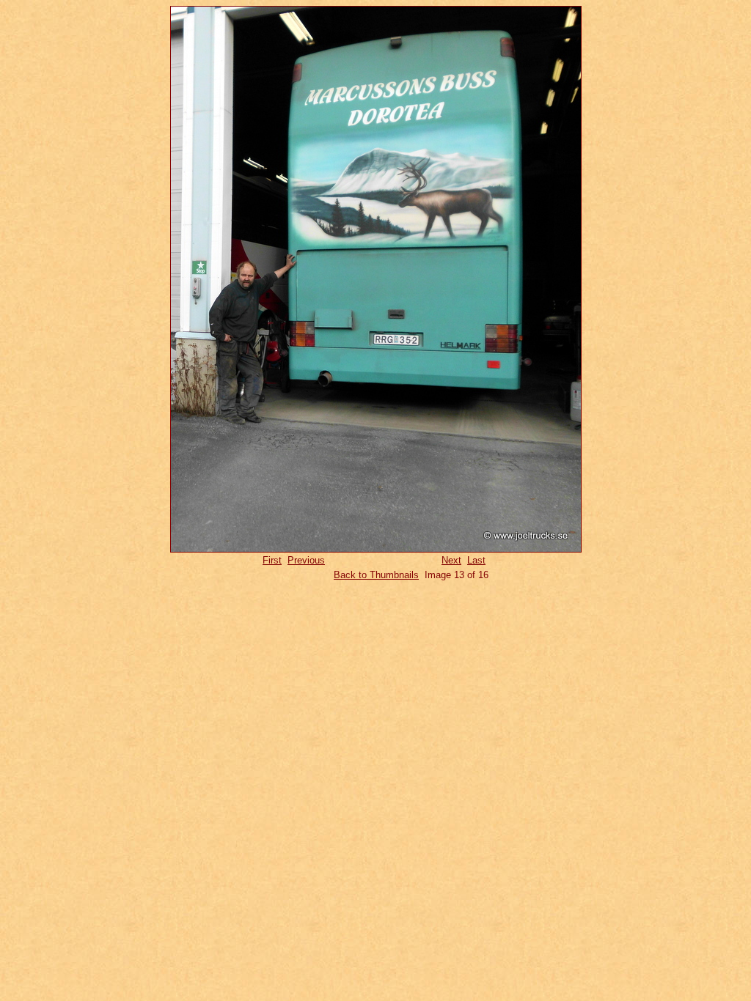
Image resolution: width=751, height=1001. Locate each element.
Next (451, 560)
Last (476, 560)
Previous (306, 560)
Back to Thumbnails (376, 574)
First (272, 560)
